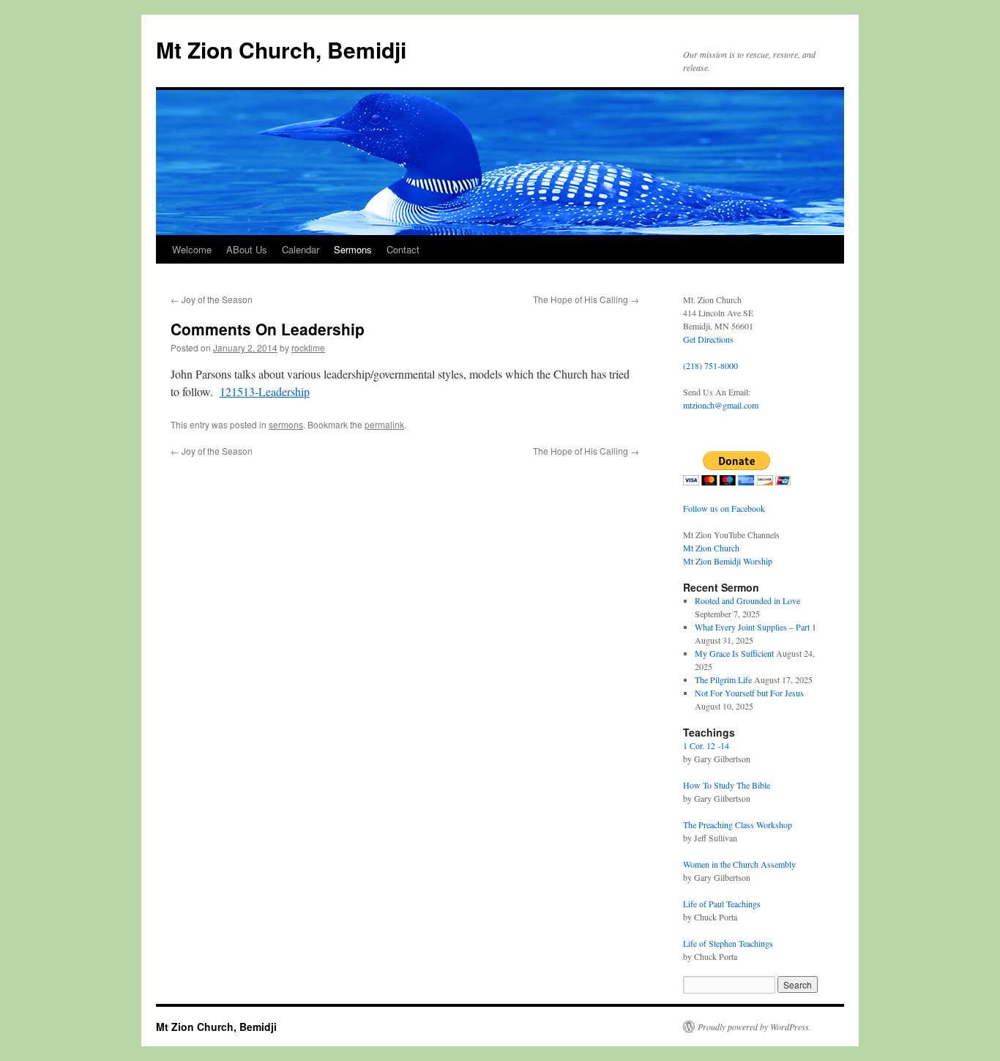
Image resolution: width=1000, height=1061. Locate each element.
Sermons (353, 249)
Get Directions (708, 339)
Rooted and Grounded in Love (747, 600)
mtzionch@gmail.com (720, 405)
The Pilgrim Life (723, 679)
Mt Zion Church (711, 548)
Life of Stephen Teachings (728, 943)
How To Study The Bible (726, 785)
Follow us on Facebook (724, 508)
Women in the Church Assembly (739, 864)
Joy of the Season (212, 299)
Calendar (300, 249)
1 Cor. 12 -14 (706, 745)
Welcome (192, 249)
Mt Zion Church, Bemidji (281, 49)
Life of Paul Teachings (722, 903)
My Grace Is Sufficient (734, 653)
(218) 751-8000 (710, 365)
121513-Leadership (265, 391)
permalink (384, 424)
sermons (286, 424)
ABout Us (246, 249)
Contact (403, 249)
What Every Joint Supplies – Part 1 (755, 627)
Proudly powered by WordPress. (754, 1026)
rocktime (308, 347)
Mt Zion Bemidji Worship (727, 561)
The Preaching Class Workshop (737, 824)
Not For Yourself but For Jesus (749, 693)
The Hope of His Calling (586, 299)
